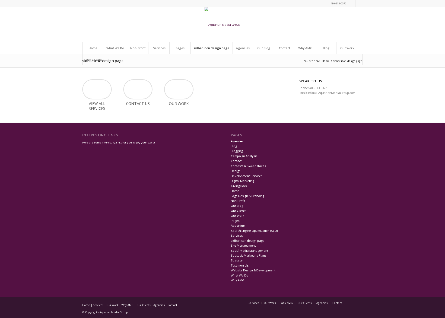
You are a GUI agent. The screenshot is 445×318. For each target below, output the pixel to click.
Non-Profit (138, 48)
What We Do (115, 48)
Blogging (237, 151)
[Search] (352, 59)
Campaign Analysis (244, 156)
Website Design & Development (253, 270)
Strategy (237, 260)
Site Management (243, 245)
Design (236, 171)
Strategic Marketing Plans (249, 255)
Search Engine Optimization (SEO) (254, 231)
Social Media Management (249, 250)
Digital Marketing (242, 181)
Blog (326, 48)
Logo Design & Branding (247, 196)
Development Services (247, 176)
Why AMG (305, 48)
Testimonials (240, 265)
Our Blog (263, 48)
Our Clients (94, 59)
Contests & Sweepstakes (248, 166)
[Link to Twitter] (352, 3)
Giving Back (239, 186)
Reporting (238, 225)
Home (93, 48)
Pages (179, 48)
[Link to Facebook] (359, 3)
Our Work (347, 48)
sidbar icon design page (211, 48)
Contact (284, 48)
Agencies (243, 48)
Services (159, 48)
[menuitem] (352, 59)
